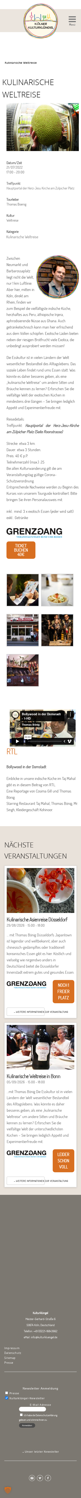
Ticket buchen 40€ (21, 550)
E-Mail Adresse (40, 1404)
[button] (72, 21)
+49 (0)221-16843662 (45, 1331)
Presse (8, 1363)
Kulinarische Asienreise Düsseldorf (37, 919)
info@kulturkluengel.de (44, 1337)
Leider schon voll (63, 1161)
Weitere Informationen (30, 1011)
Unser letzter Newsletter (42, 1451)
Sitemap (10, 1358)
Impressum (12, 1348)
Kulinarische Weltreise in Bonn (33, 1076)
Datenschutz (12, 1353)
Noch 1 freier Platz (63, 991)
